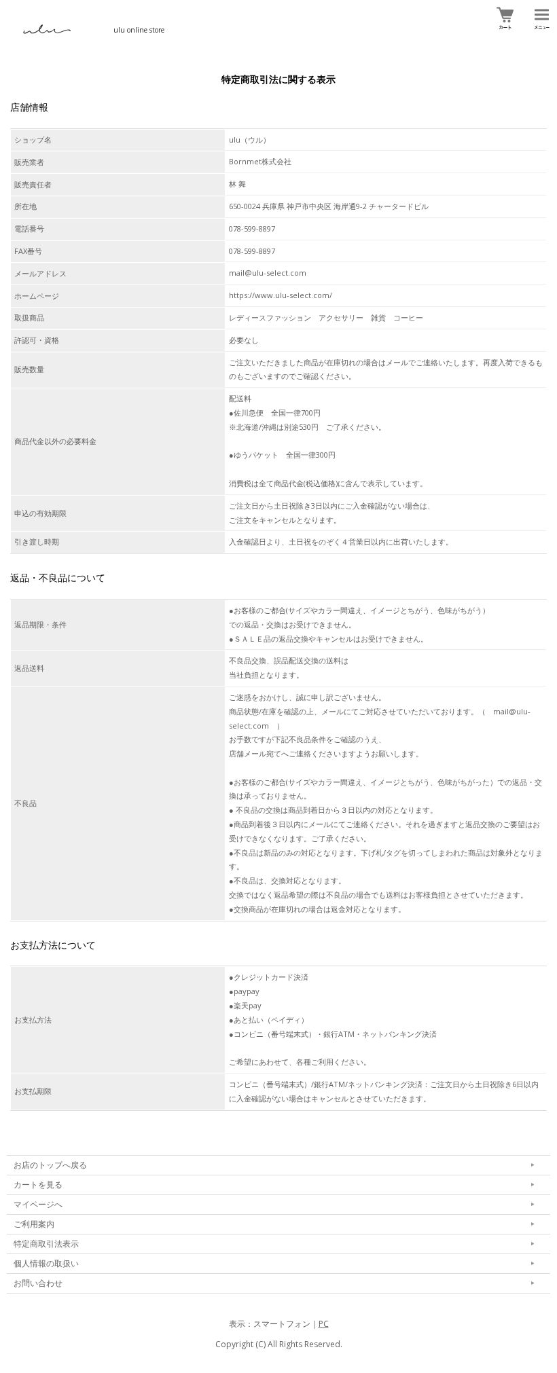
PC (324, 1324)
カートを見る (38, 1184)
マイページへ (38, 1204)
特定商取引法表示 (46, 1243)
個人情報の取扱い (46, 1263)
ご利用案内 (34, 1224)
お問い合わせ (38, 1283)
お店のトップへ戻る (50, 1165)
